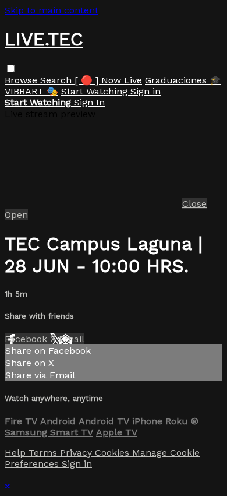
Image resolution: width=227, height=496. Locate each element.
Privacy (77, 452)
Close (194, 203)
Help (17, 452)
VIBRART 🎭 (31, 91)
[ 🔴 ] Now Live (108, 80)
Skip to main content (51, 10)
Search (57, 80)
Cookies (113, 452)
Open (16, 214)
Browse (22, 80)
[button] (11, 68)
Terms (44, 452)
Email (71, 338)
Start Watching (95, 91)
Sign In (89, 102)
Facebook (27, 338)
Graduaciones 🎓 (183, 80)
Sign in (145, 91)
